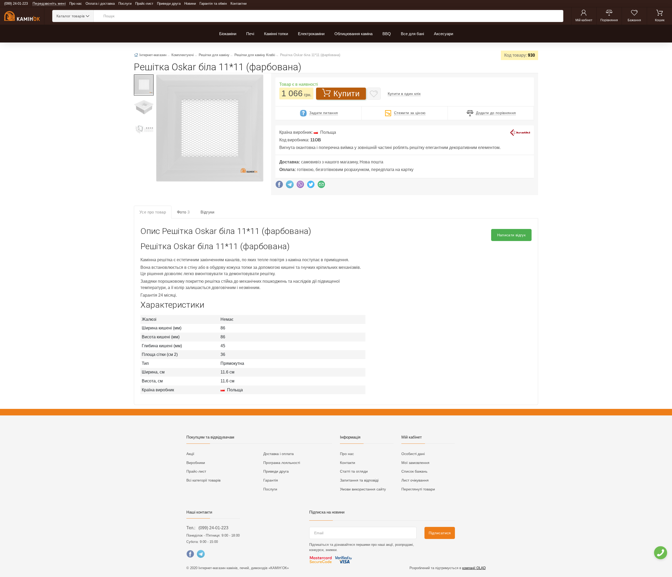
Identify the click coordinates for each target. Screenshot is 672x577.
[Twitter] (311, 185)
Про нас (75, 4)
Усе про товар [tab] (152, 212)
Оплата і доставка (100, 4)
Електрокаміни (311, 33)
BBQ (386, 33)
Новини (190, 4)
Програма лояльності (281, 463)
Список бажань (414, 471)
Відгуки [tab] (207, 212)
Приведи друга (169, 4)
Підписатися (440, 533)
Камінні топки (276, 33)
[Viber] (300, 185)
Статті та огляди (354, 471)
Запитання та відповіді (359, 480)
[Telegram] (290, 185)
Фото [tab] (183, 212)
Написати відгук (511, 235)
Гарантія (270, 480)
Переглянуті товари (418, 489)
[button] (209, 128)
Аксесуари (443, 33)
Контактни (238, 4)
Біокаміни (227, 33)
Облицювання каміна (353, 33)
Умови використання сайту (363, 489)
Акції (190, 454)
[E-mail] (321, 185)
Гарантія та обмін (213, 4)
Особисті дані (413, 454)
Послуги (125, 4)
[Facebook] (279, 185)
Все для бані (412, 33)
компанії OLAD (474, 568)
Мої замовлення (415, 463)
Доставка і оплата (278, 454)
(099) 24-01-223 (213, 528)
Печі (250, 33)
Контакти (347, 463)
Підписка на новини (326, 512)
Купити (346, 93)
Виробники (195, 463)
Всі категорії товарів (203, 480)
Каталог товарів (70, 16)
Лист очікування (415, 480)
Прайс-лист (144, 4)
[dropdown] (660, 552)
